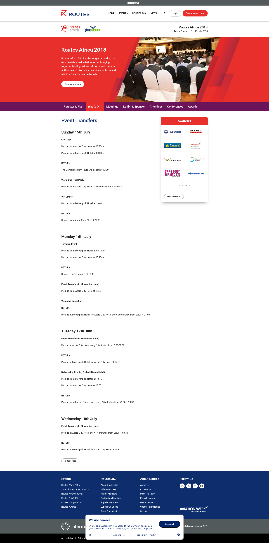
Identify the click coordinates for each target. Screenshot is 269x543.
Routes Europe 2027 (71, 502)
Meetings (112, 106)
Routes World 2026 (70, 485)
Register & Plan (73, 106)
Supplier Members (109, 502)
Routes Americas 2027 (72, 493)
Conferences (175, 106)
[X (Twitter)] (188, 485)
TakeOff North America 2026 (75, 489)
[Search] (165, 13)
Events (123, 13)
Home (111, 13)
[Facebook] (195, 485)
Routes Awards (68, 507)
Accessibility (67, 538)
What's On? (95, 106)
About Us (144, 485)
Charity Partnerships (150, 507)
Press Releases (147, 498)
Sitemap (144, 511)
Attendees (156, 106)
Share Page (71, 461)
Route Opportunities (110, 511)
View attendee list (174, 197)
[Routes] (75, 13)
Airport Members (109, 493)
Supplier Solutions (109, 507)
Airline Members (108, 489)
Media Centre (146, 502)
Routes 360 (139, 13)
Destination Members (111, 498)
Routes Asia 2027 (69, 498)
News (154, 13)
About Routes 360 (109, 485)
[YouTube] (201, 485)
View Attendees (72, 84)
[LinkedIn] (182, 485)
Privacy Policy (84, 538)
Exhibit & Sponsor (134, 106)
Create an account (195, 13)
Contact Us (145, 489)
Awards (192, 106)
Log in (175, 13)
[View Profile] (172, 132)
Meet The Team (147, 493)
